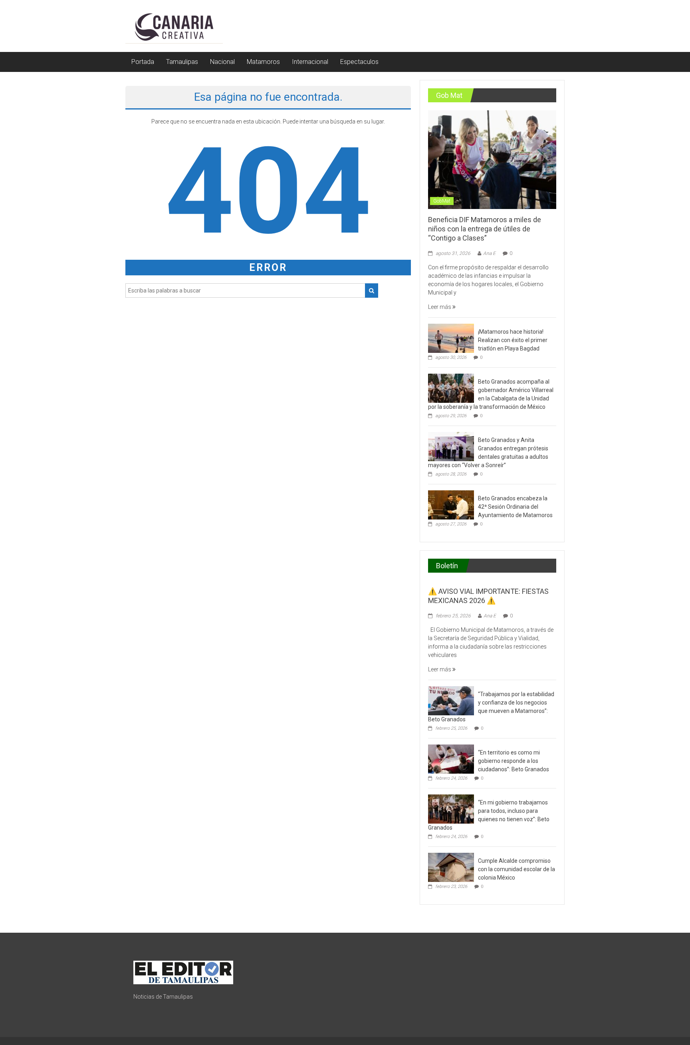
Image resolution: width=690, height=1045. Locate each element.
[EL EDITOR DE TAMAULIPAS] (183, 972)
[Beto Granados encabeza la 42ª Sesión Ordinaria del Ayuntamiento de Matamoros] (451, 504)
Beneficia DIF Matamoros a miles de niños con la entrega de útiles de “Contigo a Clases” (484, 229)
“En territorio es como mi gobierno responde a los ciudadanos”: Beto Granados (513, 760)
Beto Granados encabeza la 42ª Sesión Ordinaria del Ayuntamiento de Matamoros (515, 506)
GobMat (441, 201)
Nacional (222, 62)
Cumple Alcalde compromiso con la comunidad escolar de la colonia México (516, 869)
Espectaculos (359, 62)
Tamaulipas (182, 62)
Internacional (310, 62)
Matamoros (263, 62)
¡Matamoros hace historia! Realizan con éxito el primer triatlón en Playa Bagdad (512, 340)
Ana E (489, 253)
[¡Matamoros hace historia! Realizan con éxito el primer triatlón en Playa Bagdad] (451, 337)
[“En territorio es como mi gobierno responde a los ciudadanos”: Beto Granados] (451, 758)
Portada (142, 62)
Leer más (440, 307)
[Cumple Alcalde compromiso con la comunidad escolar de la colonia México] (451, 867)
